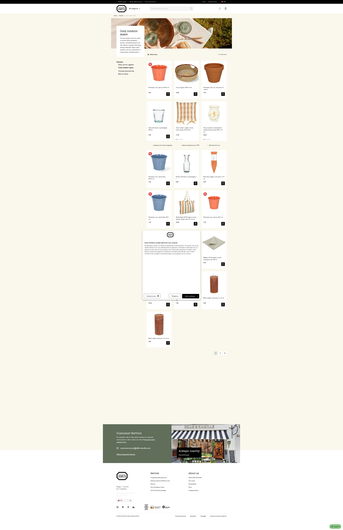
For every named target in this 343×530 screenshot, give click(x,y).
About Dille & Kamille (195, 477)
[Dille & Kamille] (121, 9)
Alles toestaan (190, 296)
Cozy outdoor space (126, 67)
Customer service (212, 1)
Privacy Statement (180, 516)
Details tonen (151, 296)
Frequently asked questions (159, 477)
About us (194, 473)
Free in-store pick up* (150, 1)
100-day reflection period (135, 1)
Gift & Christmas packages (158, 490)
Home (115, 15)
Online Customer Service (126, 454)
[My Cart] (225, 8)
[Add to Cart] (168, 94)
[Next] (224, 353)
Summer (121, 15)
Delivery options (122, 1)
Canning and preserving (126, 71)
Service (155, 473)
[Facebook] (128, 507)
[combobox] (172, 8)
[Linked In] (133, 507)
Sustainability (192, 484)
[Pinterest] (123, 507)
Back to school (123, 74)
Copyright (203, 516)
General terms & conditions (218, 516)
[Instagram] (117, 507)
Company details (193, 490)
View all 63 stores (184, 455)
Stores (204, 1)
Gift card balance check (157, 487)
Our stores (192, 480)
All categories (133, 8)
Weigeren (175, 296)
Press (190, 487)
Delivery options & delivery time (160, 480)
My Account (220, 8)
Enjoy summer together (126, 65)
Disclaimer (193, 516)
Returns (153, 484)
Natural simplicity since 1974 (190, 145)
